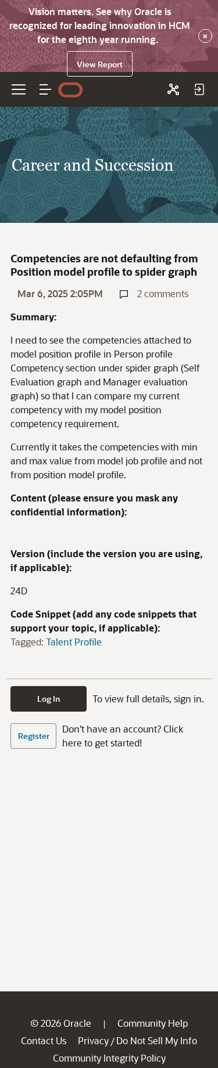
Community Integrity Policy (109, 1058)
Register (33, 735)
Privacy (93, 1040)
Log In (48, 698)
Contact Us (43, 1040)
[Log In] (199, 89)
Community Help (152, 1023)
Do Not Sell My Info (156, 1040)
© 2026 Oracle (60, 1023)
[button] (45, 89)
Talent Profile (74, 642)
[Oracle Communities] (173, 89)
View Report (100, 64)
